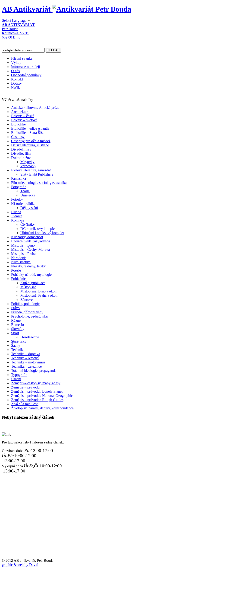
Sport (15, 333)
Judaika (16, 216)
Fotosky (17, 199)
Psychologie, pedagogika (29, 316)
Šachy (15, 345)
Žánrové (26, 300)
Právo (15, 308)
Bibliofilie (18, 124)
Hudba (16, 212)
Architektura (20, 112)
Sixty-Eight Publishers (36, 174)
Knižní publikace (32, 283)
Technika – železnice (26, 366)
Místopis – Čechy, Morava (30, 249)
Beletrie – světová (24, 120)
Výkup (16, 62)
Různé (16, 320)
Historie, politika (23, 203)
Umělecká (27, 195)
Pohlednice (19, 279)
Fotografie (18, 187)
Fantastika (18, 178)
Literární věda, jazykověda (30, 241)
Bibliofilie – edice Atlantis (30, 128)
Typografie (19, 375)
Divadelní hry (21, 149)
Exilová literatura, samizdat (31, 170)
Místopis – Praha (23, 254)
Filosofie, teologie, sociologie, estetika (39, 183)
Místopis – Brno (23, 245)
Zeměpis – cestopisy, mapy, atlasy (35, 383)
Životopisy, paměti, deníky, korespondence (42, 408)
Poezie (16, 270)
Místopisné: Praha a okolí (38, 295)
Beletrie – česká (22, 116)
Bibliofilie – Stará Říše (27, 133)
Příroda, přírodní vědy (27, 312)
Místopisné (28, 287)
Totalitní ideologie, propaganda (33, 370)
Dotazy (16, 83)
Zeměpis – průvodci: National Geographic (42, 396)
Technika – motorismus (28, 362)
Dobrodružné (21, 158)
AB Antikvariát (27, 9)
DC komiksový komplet (38, 229)
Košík (15, 88)
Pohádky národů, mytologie (31, 274)
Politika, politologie (25, 304)
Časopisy (18, 137)
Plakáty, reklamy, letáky (28, 266)
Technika (18, 350)
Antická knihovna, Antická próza (35, 107)
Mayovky (27, 162)
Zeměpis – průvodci (25, 387)
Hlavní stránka (21, 58)
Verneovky (28, 166)
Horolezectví (29, 337)
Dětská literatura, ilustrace (30, 145)
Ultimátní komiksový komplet (42, 233)
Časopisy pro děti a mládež (30, 141)
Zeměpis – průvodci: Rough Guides (37, 400)
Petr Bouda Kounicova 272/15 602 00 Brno (18, 31)
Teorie (25, 191)
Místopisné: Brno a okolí (38, 291)
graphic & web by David (20, 565)
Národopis (18, 258)
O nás (15, 71)
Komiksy (18, 220)
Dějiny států (29, 208)
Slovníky (17, 329)
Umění (16, 379)
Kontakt (17, 79)
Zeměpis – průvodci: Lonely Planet (36, 391)
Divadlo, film (21, 153)
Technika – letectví (25, 358)
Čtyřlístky (27, 224)
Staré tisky (18, 341)
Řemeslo (17, 325)
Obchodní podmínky (26, 75)
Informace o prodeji (25, 67)
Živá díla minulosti (24, 404)
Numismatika (21, 262)
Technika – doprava (25, 354)
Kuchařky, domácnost (27, 237)
